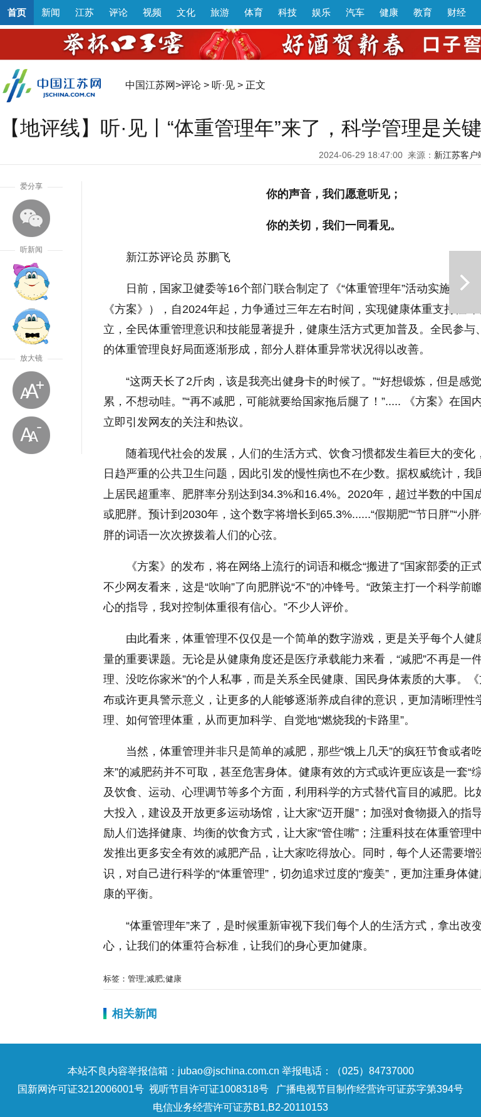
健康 (389, 12)
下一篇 (465, 282)
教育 (422, 12)
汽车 (355, 12)
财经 (456, 12)
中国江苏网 (150, 85)
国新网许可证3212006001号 (81, 1089)
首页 (17, 12)
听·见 (223, 85)
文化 (186, 12)
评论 (118, 12)
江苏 (84, 12)
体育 (253, 12)
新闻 (50, 12)
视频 (152, 12)
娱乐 (321, 12)
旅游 (219, 12)
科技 (287, 12)
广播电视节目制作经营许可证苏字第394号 (369, 1089)
